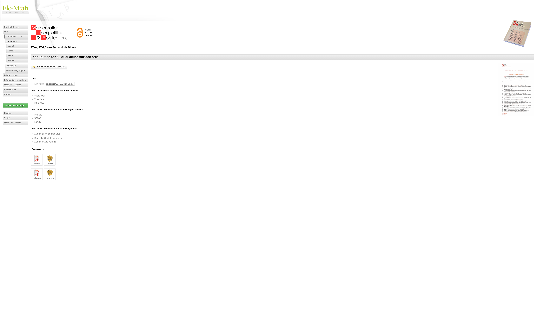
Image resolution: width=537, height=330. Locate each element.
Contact (8, 94)
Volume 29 (11, 66)
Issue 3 (11, 55)
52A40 (37, 118)
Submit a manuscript (14, 105)
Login (7, 118)
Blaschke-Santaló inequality (48, 138)
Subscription (10, 90)
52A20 (37, 122)
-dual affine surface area (47, 134)
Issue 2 (12, 51)
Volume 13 (12, 41)
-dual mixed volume (45, 142)
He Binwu (39, 103)
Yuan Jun (39, 99)
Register (8, 113)
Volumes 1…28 (15, 36)
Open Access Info (12, 85)
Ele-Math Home (11, 27)
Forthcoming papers (15, 70)
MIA (6, 31)
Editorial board (11, 75)
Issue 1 (11, 46)
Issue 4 (11, 60)
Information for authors (15, 80)
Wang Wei (39, 96)
